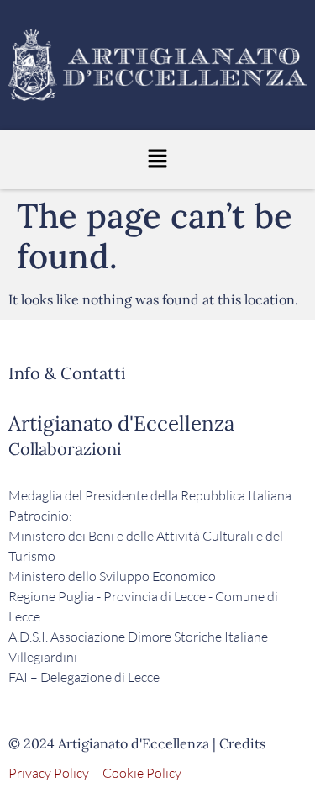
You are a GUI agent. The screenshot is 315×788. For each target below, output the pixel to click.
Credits (242, 743)
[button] (157, 159)
